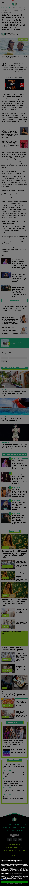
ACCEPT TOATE (14, 882)
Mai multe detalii (21, 863)
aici (6, 868)
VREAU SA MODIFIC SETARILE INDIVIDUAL (14, 883)
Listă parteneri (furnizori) (4, 879)
